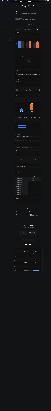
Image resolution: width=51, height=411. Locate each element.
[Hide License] (22, 257)
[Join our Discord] (22, 0)
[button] (21, 29)
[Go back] (11, 29)
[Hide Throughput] (22, 265)
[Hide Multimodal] (22, 253)
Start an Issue (31, 92)
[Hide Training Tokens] (22, 256)
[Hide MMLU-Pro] (22, 270)
